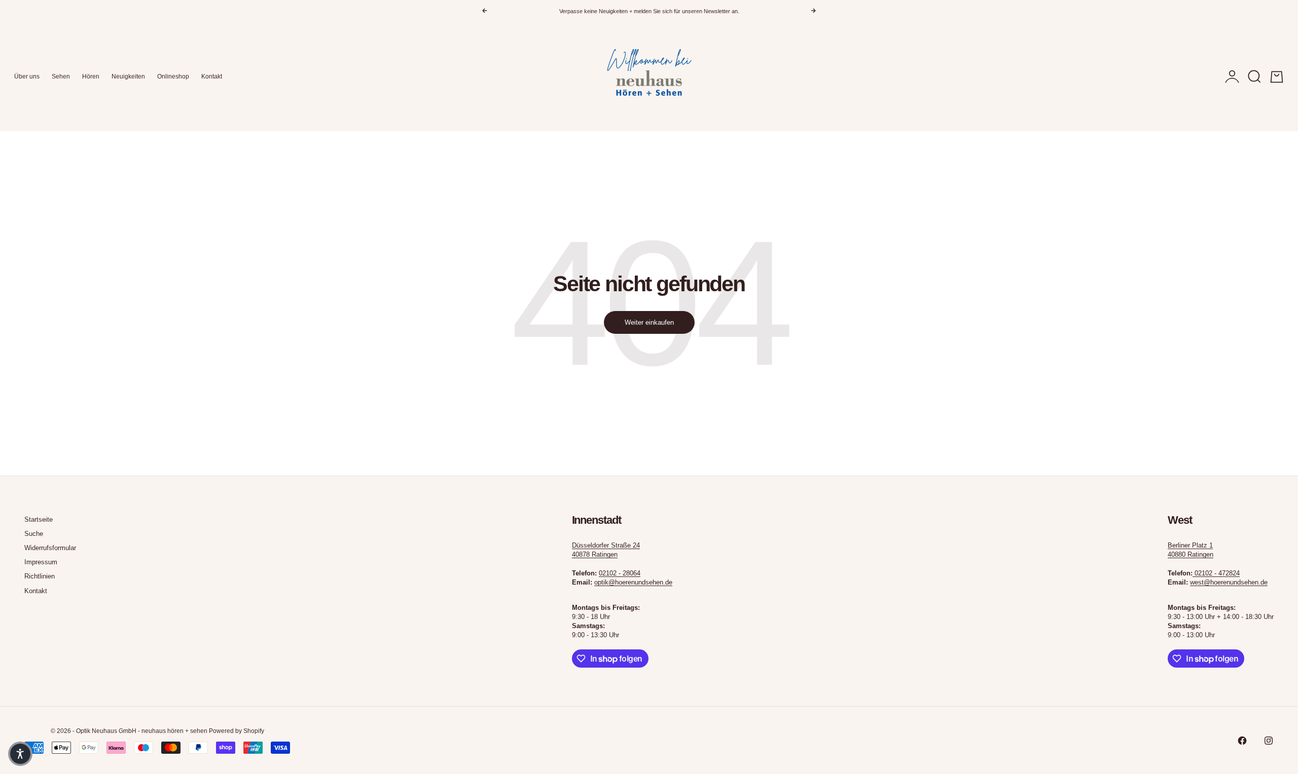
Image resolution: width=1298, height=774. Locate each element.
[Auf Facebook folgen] (1242, 741)
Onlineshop (173, 76)
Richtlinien (39, 576)
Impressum (40, 562)
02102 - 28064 (619, 573)
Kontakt (211, 76)
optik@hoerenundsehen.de (633, 582)
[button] (20, 754)
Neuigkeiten (128, 76)
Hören (90, 76)
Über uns (27, 76)
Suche (33, 533)
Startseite (38, 519)
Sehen (61, 76)
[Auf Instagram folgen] (1269, 741)
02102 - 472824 (1217, 573)
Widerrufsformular (50, 548)
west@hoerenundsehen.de (1229, 582)
